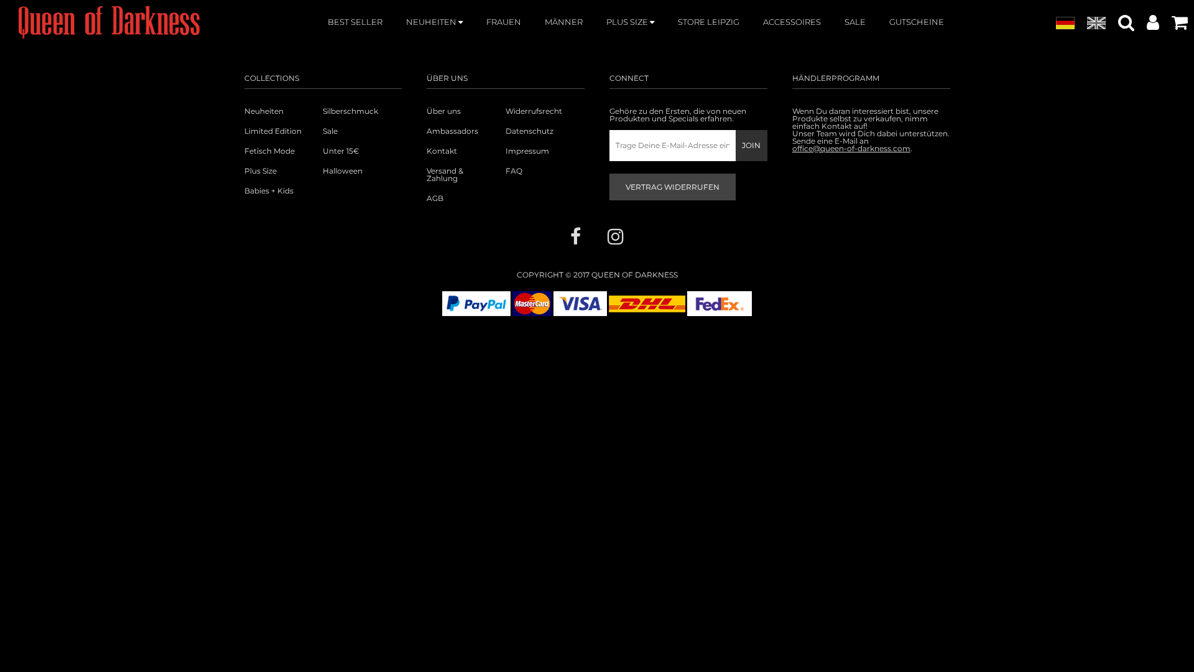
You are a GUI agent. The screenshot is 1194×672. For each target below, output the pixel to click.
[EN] (1096, 23)
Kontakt (442, 151)
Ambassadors (452, 131)
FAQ (514, 171)
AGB (435, 198)
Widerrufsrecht (534, 111)
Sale (330, 131)
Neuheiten (264, 111)
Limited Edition (273, 131)
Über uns (444, 111)
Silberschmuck (350, 111)
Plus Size (260, 171)
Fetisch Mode (269, 151)
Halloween (343, 171)
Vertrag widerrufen (673, 187)
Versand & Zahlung (445, 174)
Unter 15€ (341, 151)
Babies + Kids (269, 191)
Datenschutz (529, 131)
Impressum (527, 151)
